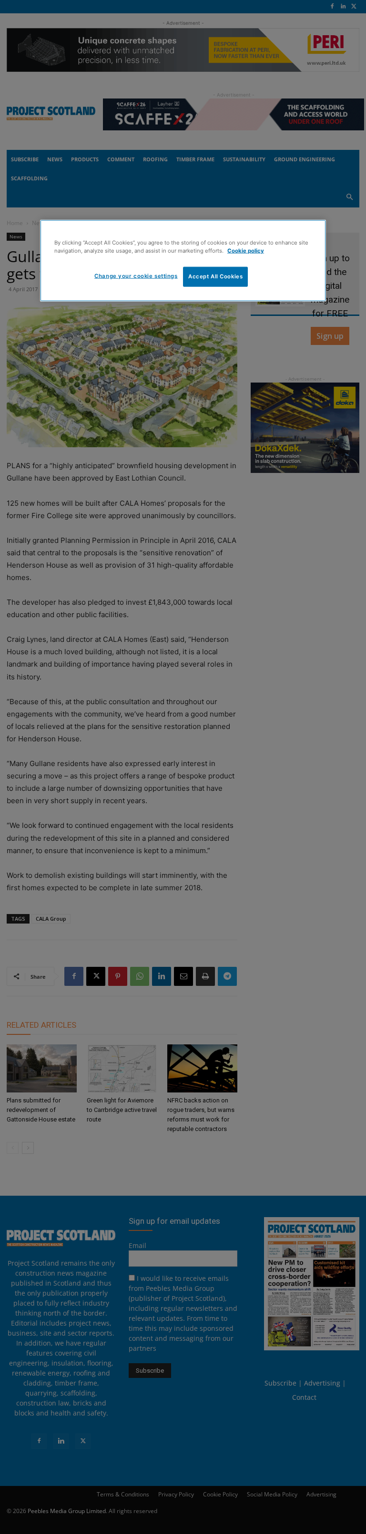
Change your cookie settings (135, 275)
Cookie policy (245, 250)
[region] (183, 260)
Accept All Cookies (215, 276)
